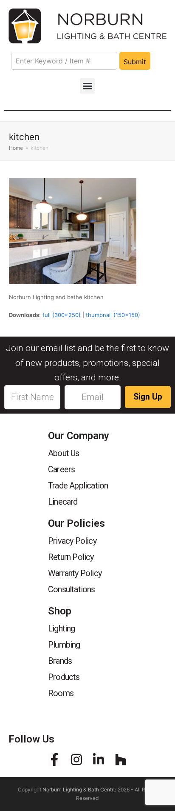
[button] (87, 86)
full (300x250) (61, 314)
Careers (61, 469)
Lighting (61, 628)
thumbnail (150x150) (113, 314)
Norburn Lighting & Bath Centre (79, 789)
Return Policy (71, 557)
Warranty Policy (75, 573)
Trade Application (78, 485)
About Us (63, 453)
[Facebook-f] (54, 759)
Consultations (71, 589)
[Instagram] (76, 759)
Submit (135, 61)
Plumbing (64, 645)
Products (64, 677)
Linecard (63, 502)
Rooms (60, 693)
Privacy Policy (72, 541)
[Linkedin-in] (98, 759)
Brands (60, 661)
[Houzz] (120, 759)
